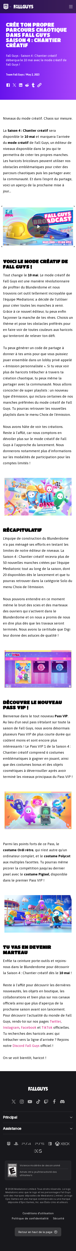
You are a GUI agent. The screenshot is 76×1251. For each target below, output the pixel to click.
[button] (8, 87)
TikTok (47, 1027)
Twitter (55, 1021)
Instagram (11, 1027)
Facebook (28, 1027)
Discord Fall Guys (26, 1046)
